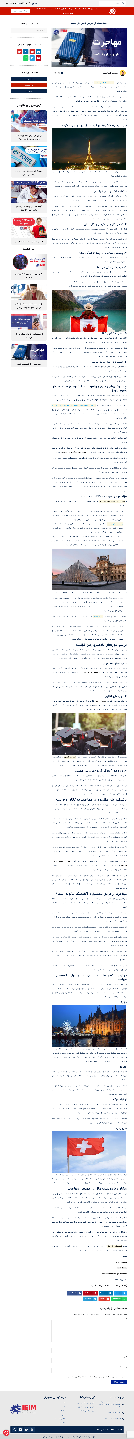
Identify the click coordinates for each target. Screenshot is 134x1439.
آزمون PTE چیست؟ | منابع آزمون (29, 242)
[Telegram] (32, 58)
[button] (120, 1293)
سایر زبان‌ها (69, 13)
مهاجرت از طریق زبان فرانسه (29, 364)
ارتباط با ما (42, 9)
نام (125, 1347)
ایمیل (124, 1357)
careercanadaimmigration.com (114, 1274)
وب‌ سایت (123, 1367)
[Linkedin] (38, 51)
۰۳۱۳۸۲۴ (25, 3)
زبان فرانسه (89, 9)
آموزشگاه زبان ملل (90, 672)
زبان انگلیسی (75, 9)
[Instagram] (25, 51)
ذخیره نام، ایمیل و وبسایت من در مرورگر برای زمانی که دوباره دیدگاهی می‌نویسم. (96, 1377)
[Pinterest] (38, 58)
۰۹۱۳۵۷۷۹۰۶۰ (12, 3)
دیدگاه (124, 1318)
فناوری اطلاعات (60, 9)
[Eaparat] (19, 51)
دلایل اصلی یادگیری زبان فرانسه (74, 452)
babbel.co (121, 1268)
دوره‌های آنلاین (100, 701)
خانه (97, 9)
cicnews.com (121, 1262)
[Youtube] (32, 51)
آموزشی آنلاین (70, 757)
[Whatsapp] (25, 58)
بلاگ (50, 9)
